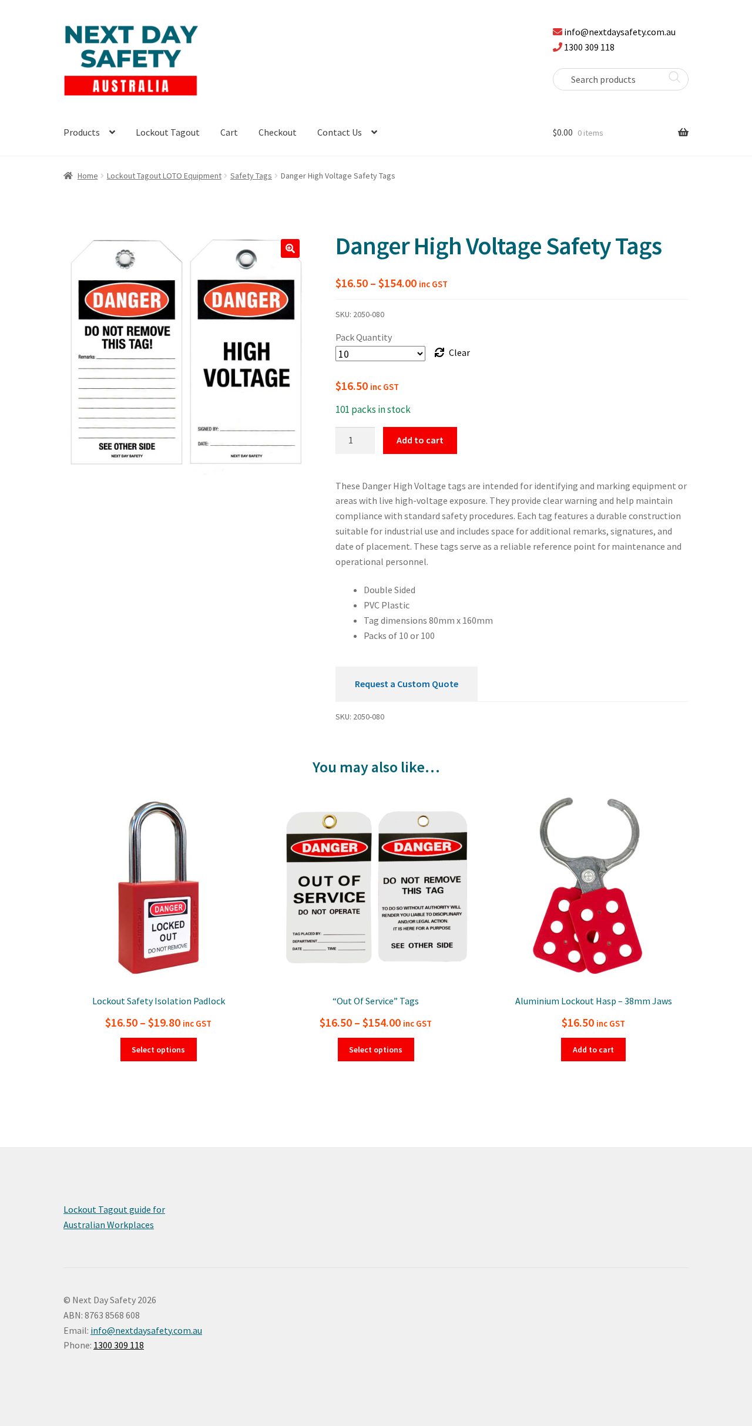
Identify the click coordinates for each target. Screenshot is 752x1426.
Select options (158, 1049)
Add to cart (420, 440)
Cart (229, 132)
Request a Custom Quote (406, 684)
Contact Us (339, 132)
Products (81, 132)
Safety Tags (251, 175)
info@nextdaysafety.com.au (620, 32)
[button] (290, 248)
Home (88, 175)
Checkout (277, 132)
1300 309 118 (589, 47)
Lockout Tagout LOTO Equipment (164, 175)
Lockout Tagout (168, 132)
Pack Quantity (363, 337)
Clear (459, 352)
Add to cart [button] (593, 1049)
